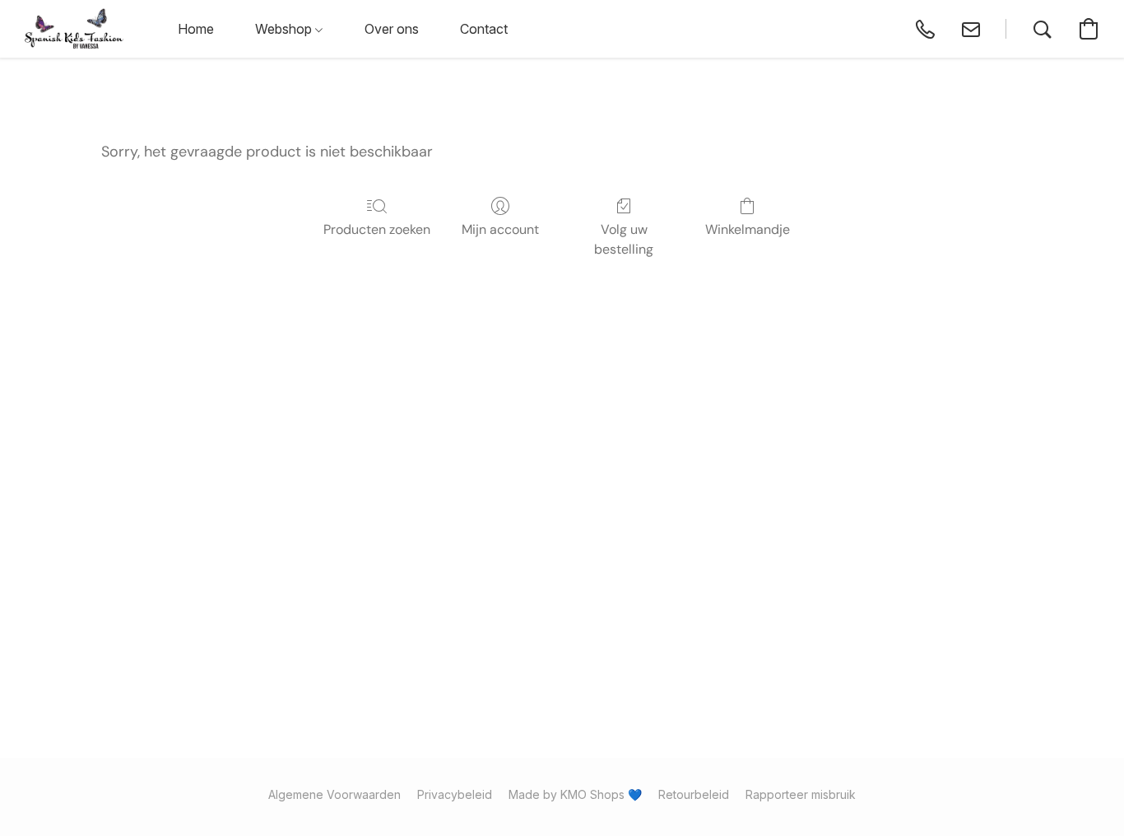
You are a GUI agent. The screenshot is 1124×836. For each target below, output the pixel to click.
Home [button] (196, 29)
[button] (74, 28)
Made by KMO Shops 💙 (575, 794)
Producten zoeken (376, 229)
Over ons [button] (392, 29)
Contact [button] (484, 29)
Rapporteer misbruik (800, 794)
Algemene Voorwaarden (334, 794)
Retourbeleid (693, 794)
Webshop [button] (285, 29)
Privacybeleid (454, 794)
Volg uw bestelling (623, 239)
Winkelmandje (747, 229)
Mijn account (500, 229)
